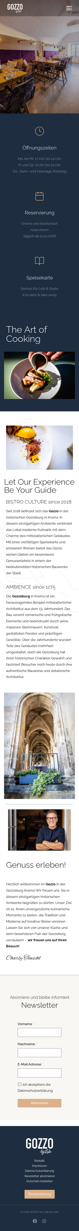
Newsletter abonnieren (40, 1176)
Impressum (39, 1165)
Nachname (26, 1044)
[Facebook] (35, 1221)
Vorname (25, 1024)
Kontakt (39, 1160)
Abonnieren (39, 1103)
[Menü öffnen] (69, 8)
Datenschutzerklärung (39, 1170)
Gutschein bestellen (39, 1181)
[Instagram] (44, 1221)
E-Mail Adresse (29, 1064)
